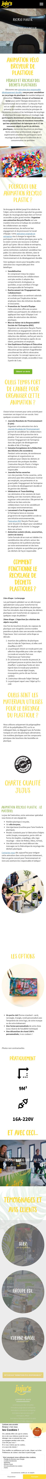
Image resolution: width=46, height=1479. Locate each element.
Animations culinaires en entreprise (23, 1410)
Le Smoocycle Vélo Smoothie (23, 1405)
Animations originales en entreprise (23, 1407)
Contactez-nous (8, 852)
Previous (5, 162)
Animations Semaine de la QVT (23, 1413)
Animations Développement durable (23, 1418)
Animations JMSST (23, 1416)
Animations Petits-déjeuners (23, 1421)
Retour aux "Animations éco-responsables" (23, 1375)
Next (41, 162)
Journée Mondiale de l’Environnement (24, 429)
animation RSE (15, 521)
